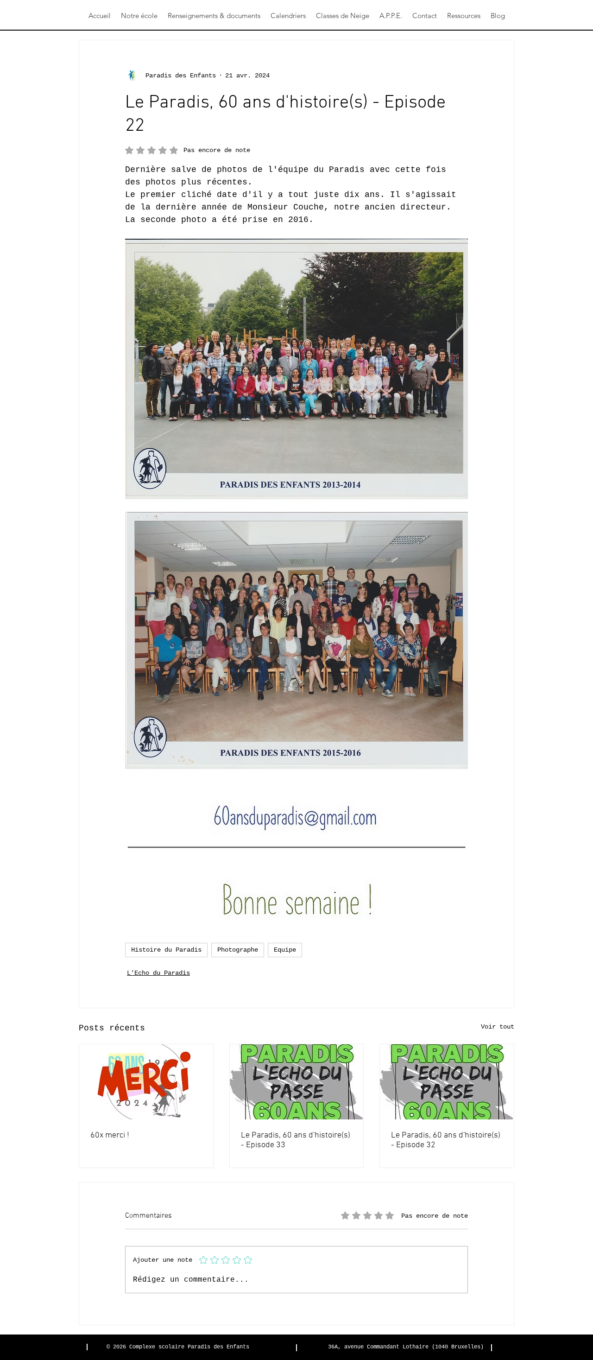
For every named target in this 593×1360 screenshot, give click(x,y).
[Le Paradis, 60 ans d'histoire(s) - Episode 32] (447, 1081)
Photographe (237, 949)
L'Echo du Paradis (158, 973)
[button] (139, 16)
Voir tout (497, 1026)
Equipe (285, 949)
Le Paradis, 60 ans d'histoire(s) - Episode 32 (445, 1140)
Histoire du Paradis (166, 949)
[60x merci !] (146, 1081)
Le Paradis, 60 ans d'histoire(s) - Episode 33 (295, 1140)
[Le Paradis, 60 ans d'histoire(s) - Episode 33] (297, 1081)
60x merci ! (109, 1135)
